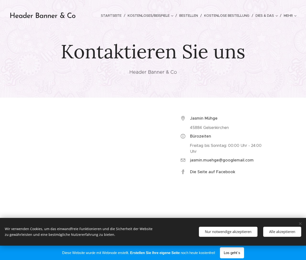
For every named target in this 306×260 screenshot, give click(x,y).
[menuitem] (112, 16)
